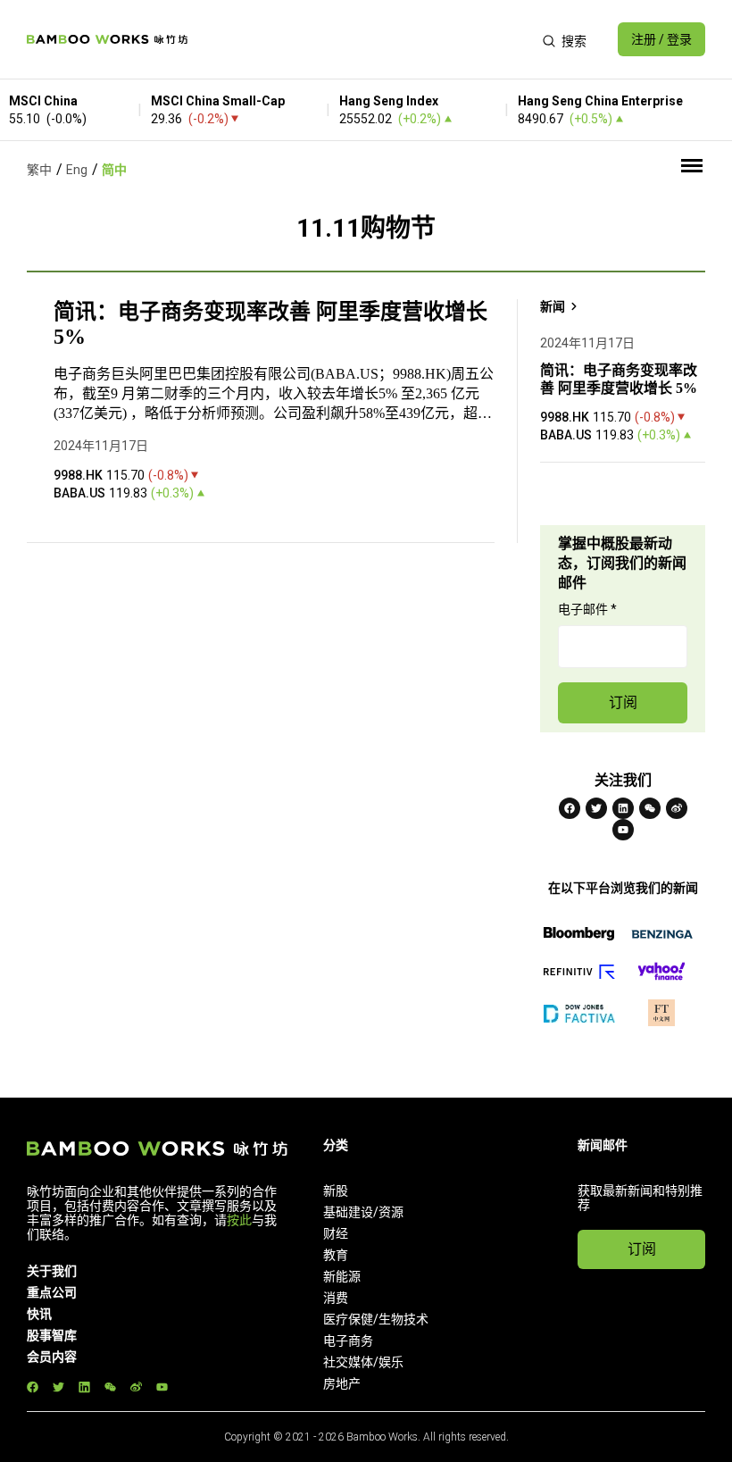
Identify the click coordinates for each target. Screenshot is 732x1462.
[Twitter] (596, 808)
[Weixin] (650, 808)
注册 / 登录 (661, 39)
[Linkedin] (623, 808)
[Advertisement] (364, 39)
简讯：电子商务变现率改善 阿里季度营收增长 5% (270, 324)
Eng (76, 170)
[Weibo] (676, 808)
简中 (114, 170)
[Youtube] (623, 829)
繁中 (39, 170)
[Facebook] (569, 808)
